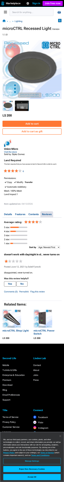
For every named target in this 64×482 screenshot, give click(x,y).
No (22, 283)
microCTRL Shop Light (15, 330)
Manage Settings (32, 461)
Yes (10, 283)
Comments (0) (11, 291)
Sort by (32, 247)
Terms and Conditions (40, 455)
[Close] (60, 436)
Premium (6, 380)
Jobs (35, 375)
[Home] (4, 21)
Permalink (24, 291)
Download (7, 385)
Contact (37, 365)
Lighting (18, 21)
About (36, 370)
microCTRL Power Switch (44, 332)
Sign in (36, 3)
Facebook (43, 417)
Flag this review (37, 291)
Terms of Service (10, 417)
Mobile (5, 365)
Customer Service (10, 427)
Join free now (53, 3)
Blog (4, 390)
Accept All (32, 477)
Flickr (40, 422)
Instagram (43, 428)
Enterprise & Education (13, 375)
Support (6, 400)
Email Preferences (11, 395)
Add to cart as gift (32, 131)
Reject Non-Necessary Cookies (32, 469)
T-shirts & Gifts (9, 370)
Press (36, 380)
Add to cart (32, 123)
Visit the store (10, 152)
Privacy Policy (9, 422)
